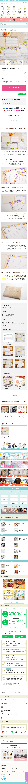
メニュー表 (7, 550)
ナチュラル (13, 495)
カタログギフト (21, 571)
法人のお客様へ (5, 771)
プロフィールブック (20, 551)
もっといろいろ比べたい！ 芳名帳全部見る (8, 387)
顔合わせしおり (7, 524)
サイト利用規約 (21, 771)
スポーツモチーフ (22, 503)
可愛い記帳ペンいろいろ (20, 387)
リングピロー (20, 556)
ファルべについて (4, 17)
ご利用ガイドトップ (9, 700)
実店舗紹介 (4, 692)
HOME (2, 29)
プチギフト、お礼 (8, 571)
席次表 (6, 544)
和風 (3, 502)
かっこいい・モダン (14, 499)
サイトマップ (4, 768)
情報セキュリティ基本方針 (7, 774)
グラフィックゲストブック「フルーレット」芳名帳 (13, 415)
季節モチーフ (13, 503)
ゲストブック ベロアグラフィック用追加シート (8, 343)
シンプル (3, 495)
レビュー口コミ (12, 17)
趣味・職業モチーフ (23, 499)
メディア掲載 (17, 692)
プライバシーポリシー (16, 765)
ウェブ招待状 (20, 530)
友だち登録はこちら (14, 627)
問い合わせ (25, 17)
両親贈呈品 (7, 565)
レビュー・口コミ (18, 688)
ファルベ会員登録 (16, 618)
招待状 (6, 530)
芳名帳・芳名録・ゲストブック (9, 29)
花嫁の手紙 (20, 565)
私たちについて (5, 688)
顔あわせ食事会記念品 (21, 524)
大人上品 (22, 495)
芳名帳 (6, 556)
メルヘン (3, 499)
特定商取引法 (4, 765)
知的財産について (15, 768)
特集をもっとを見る (14, 602)
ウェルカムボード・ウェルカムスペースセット (22, 539)
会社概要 (13, 771)
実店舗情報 (18, 17)
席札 (19, 544)
